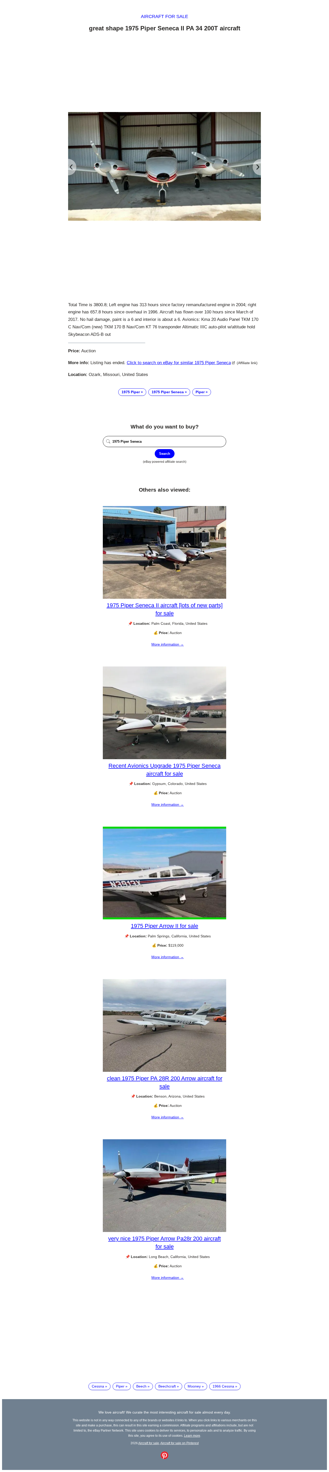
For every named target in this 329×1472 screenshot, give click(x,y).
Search (164, 454)
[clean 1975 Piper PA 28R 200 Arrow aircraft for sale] (164, 1070)
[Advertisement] (164, 73)
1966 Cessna (223, 1386)
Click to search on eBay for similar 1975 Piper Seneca (179, 362)
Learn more (192, 1435)
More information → (167, 644)
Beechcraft (167, 1386)
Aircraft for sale (164, 16)
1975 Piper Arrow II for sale (164, 926)
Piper (200, 392)
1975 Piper (131, 392)
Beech (141, 1386)
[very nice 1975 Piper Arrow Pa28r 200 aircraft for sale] (164, 1231)
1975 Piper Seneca (168, 392)
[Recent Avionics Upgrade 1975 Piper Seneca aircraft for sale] (164, 758)
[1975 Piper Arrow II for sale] (164, 918)
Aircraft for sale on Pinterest (179, 1443)
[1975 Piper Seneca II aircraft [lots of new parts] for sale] (164, 597)
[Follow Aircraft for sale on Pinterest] (164, 1458)
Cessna (98, 1386)
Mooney (194, 1386)
